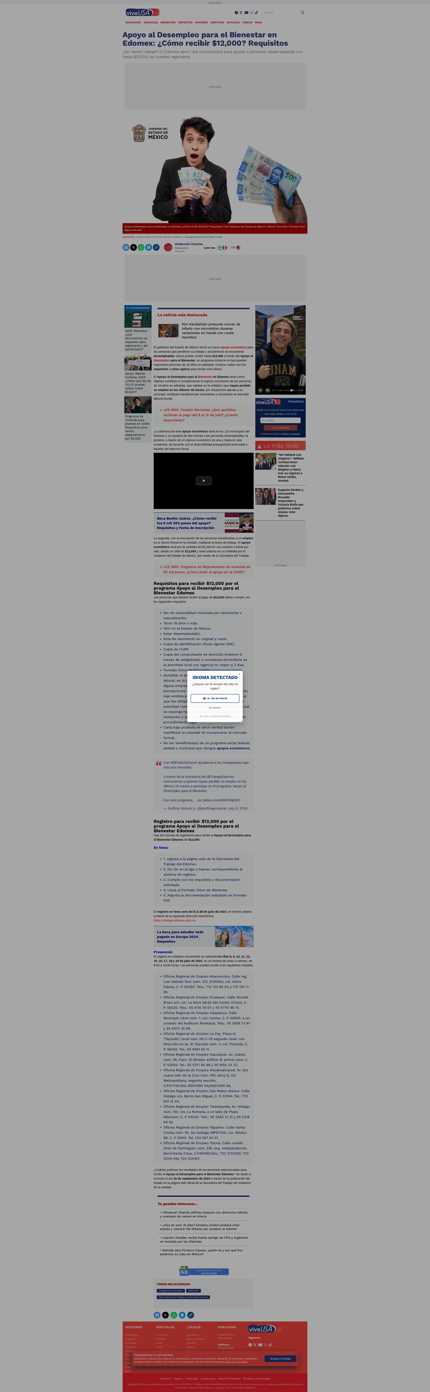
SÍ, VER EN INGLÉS (215, 698)
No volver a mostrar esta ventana (215, 716)
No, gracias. (215, 707)
